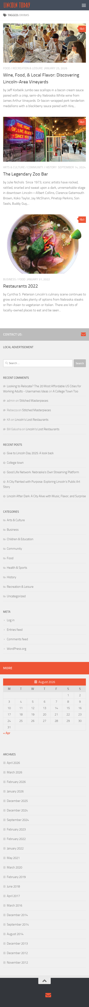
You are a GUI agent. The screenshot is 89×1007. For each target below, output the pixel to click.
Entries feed (15, 630)
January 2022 (15, 848)
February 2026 (16, 782)
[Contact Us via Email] (83, 334)
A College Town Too (65, 391)
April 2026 (13, 763)
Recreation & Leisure (28, 68)
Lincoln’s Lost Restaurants (31, 420)
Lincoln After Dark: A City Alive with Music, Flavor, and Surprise (46, 496)
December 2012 (17, 953)
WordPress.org (16, 649)
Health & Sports (17, 568)
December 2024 (17, 810)
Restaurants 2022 (20, 286)
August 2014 (15, 934)
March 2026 (14, 772)
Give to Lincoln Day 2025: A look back (30, 453)
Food (6, 68)
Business (9, 279)
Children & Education (20, 539)
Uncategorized (16, 596)
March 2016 (14, 905)
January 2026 (15, 791)
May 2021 (13, 858)
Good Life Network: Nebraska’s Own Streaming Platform (43, 472)
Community (35, 167)
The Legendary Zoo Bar (25, 174)
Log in (10, 620)
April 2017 (13, 896)
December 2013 (17, 943)
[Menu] (84, 5)
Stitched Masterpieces (33, 401)
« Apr (6, 733)
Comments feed (17, 639)
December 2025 (17, 801)
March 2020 (14, 867)
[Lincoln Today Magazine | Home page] (21, 5)
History (51, 167)
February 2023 (16, 829)
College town (15, 463)
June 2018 (13, 886)
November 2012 (17, 962)
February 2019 (16, 877)
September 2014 (18, 924)
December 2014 (17, 915)
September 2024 (18, 820)
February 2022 (16, 839)
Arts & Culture (14, 167)
